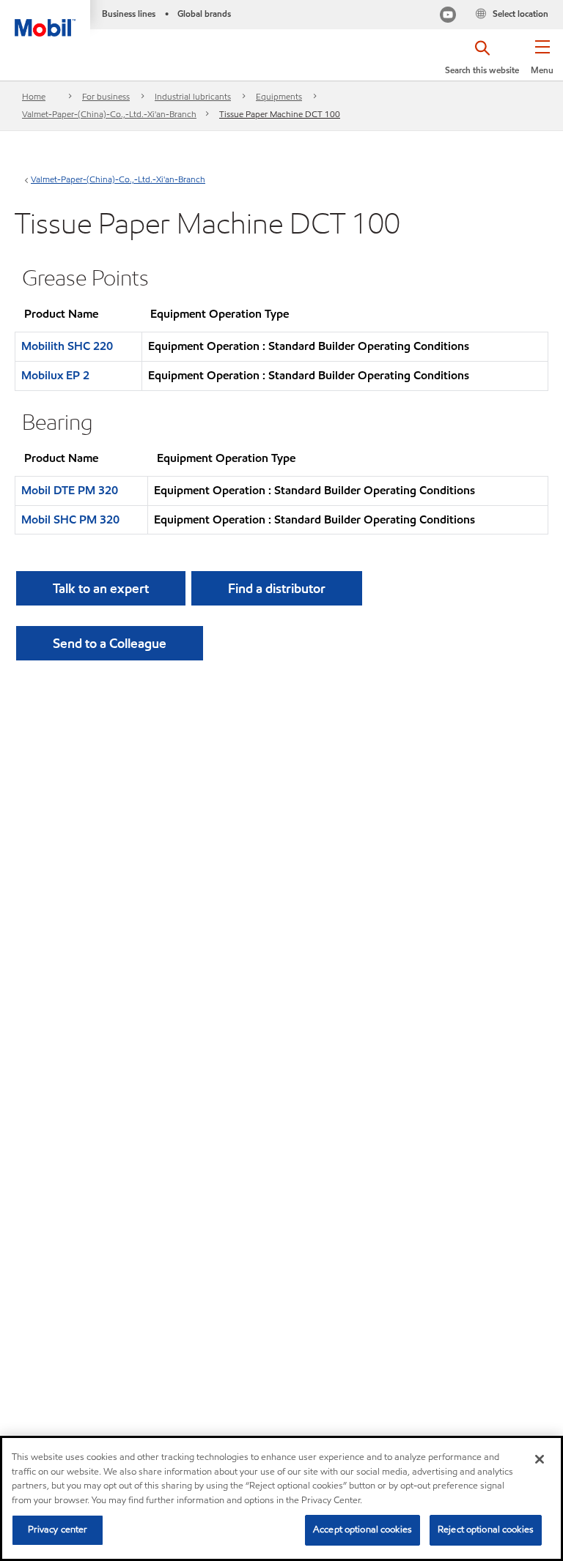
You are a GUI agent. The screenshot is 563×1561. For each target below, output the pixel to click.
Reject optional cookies (486, 1529)
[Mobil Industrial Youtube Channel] (448, 16)
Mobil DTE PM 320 (69, 490)
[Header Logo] (45, 18)
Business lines (128, 13)
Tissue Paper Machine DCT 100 (279, 114)
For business (106, 96)
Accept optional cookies (362, 1529)
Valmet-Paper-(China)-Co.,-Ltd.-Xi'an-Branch (109, 114)
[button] (542, 62)
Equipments (279, 96)
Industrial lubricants (193, 96)
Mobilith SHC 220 (67, 346)
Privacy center (58, 1529)
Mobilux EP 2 (55, 375)
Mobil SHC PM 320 (70, 519)
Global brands (204, 13)
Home (33, 96)
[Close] (539, 1459)
